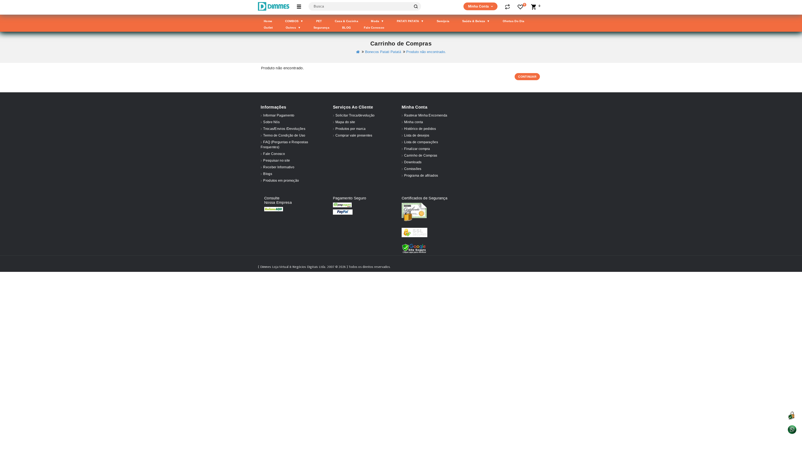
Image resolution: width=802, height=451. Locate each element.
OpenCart (307, 262)
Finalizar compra (417, 149)
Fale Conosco (274, 154)
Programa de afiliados (421, 175)
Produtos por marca (350, 128)
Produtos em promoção (281, 180)
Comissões (412, 169)
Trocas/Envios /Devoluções (284, 128)
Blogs (267, 174)
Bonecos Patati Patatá (383, 52)
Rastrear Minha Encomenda (425, 115)
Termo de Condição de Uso (284, 135)
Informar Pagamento (278, 115)
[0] (521, 7)
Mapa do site (345, 122)
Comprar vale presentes (353, 135)
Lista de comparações (421, 142)
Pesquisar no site (276, 160)
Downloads (413, 162)
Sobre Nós (271, 122)
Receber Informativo (278, 167)
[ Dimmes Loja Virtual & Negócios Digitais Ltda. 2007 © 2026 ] (303, 267)
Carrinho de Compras (420, 155)
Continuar (527, 76)
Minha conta (413, 122)
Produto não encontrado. (426, 52)
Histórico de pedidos (420, 128)
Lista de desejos (416, 135)
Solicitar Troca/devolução (355, 115)
